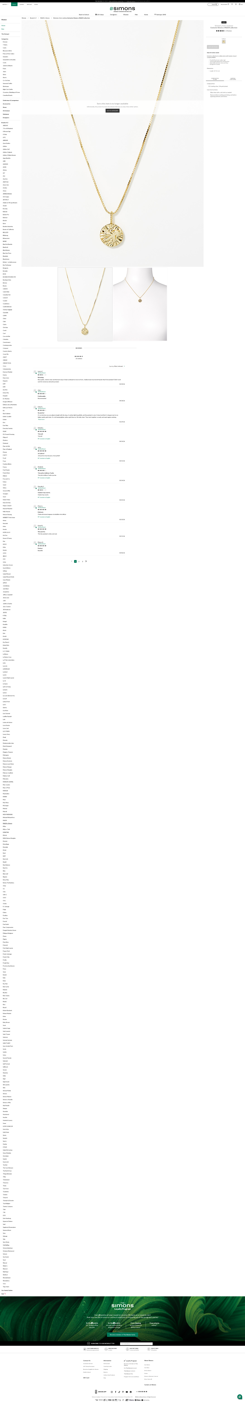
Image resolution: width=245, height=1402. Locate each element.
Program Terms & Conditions (131, 1376)
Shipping (106, 1369)
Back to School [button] (84, 14)
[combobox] (117, 366)
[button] (213, 4)
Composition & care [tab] (215, 79)
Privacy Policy (127, 1396)
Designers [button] (113, 14)
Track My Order (108, 1366)
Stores (14, 4)
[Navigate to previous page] (71, 561)
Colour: (224, 38)
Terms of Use (104, 1396)
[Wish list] (232, 4)
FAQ (105, 1378)
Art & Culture (147, 1370)
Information (107, 1360)
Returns (106, 1372)
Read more (41, 419)
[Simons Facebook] (116, 1392)
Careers (22, 4)
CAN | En (4, 4)
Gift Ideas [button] (100, 14)
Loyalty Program (122, 1309)
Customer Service (88, 1363)
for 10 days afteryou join (92, 1325)
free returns (131, 1)
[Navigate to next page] (86, 561)
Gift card (29, 4)
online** (154, 1324)
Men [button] (136, 14)
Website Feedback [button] (96, 1396)
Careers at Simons (150, 1385)
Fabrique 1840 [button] (161, 14)
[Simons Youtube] (127, 1392)
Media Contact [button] (87, 1372)
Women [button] (125, 14)
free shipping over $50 (116, 1)
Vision (36, 4)
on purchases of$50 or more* (136, 1325)
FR (131, 1396)
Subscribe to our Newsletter (102, 1343)
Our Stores (147, 1365)
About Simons (148, 1360)
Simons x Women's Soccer (151, 1376)
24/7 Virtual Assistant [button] (88, 1366)
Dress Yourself (148, 1379)
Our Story (146, 1367)
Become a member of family (122, 1335)
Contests (129, 1371)
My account (224, 4)
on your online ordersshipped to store (114, 1325)
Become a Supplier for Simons (91, 1369)
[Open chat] (239, 1396)
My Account (107, 1363)
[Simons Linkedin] (131, 1392)
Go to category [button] (112, 110)
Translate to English (44, 439)
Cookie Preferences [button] (119, 1396)
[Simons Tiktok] (119, 1392)
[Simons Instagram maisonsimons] (112, 1392)
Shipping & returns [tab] (233, 79)
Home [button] (146, 14)
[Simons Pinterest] (123, 1392)
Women (4, 20)
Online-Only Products (109, 1375)
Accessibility (111, 1396)
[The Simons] (123, 1304)
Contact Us (87, 1360)
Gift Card (86, 1378)
